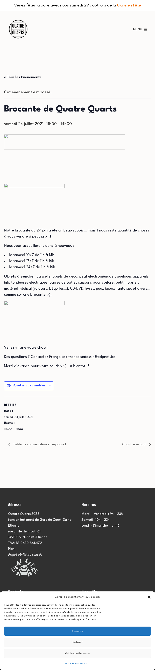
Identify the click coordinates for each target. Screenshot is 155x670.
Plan (11, 549)
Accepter (77, 631)
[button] (149, 597)
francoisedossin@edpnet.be (91, 357)
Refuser (78, 642)
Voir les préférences (77, 653)
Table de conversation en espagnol (39, 444)
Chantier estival (134, 444)
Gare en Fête (129, 5)
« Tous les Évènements (22, 77)
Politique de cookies (76, 664)
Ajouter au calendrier (29, 385)
